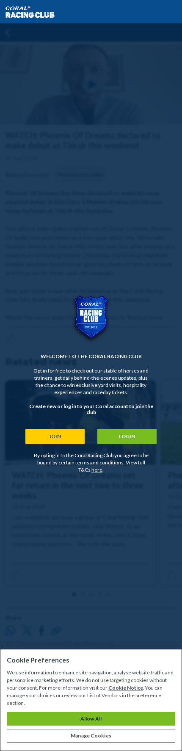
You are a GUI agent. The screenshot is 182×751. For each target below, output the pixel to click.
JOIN (55, 436)
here (96, 470)
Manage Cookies (91, 735)
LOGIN (127, 436)
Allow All (91, 718)
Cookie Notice (125, 688)
